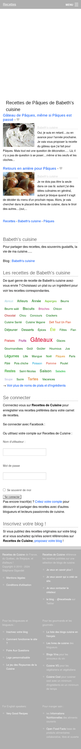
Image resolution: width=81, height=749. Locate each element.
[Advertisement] (40, 52)
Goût (30, 348)
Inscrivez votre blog (17, 632)
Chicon (57, 309)
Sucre (20, 379)
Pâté (7, 363)
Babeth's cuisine (47, 127)
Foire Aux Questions (17, 650)
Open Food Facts (56, 728)
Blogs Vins (52, 654)
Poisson (37, 363)
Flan (73, 330)
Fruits (22, 340)
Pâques (60, 356)
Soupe (9, 379)
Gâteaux (41, 339)
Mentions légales (15, 578)
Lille (25, 356)
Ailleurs (22, 301)
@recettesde (64, 599)
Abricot (9, 301)
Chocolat (10, 315)
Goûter (41, 348)
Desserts (27, 329)
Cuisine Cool (53, 677)
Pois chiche (21, 363)
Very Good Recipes (17, 713)
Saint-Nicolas (27, 371)
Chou (22, 315)
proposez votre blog (48, 540)
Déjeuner (11, 329)
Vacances (48, 379)
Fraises (10, 340)
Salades (60, 371)
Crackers (51, 315)
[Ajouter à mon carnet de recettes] (18, 120)
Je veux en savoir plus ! (59, 569)
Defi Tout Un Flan (60, 322)
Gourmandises (14, 348)
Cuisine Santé (13, 322)
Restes (10, 370)
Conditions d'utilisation (18, 585)
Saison (46, 370)
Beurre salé (12, 309)
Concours (36, 315)
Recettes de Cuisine (13, 554)
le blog (50, 599)
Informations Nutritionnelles (55, 715)
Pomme (51, 363)
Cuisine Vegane (35, 322)
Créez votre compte (48, 501)
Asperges (51, 301)
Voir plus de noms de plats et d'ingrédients (36, 385)
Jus (67, 348)
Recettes (9, 4)
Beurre (65, 301)
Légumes (12, 355)
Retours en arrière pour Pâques (29, 168)
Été (53, 329)
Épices (42, 330)
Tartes (33, 378)
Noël (49, 356)
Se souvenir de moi (19, 490)
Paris (72, 356)
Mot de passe (11, 466)
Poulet (64, 363)
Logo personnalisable (18, 657)
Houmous (55, 348)
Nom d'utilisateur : (14, 441)
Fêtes (63, 330)
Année (36, 300)
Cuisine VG (52, 665)
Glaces (61, 341)
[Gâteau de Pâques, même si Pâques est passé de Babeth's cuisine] (18, 134)
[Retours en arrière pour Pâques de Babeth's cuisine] (18, 183)
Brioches (44, 309)
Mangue (37, 356)
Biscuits (29, 308)
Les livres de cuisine (57, 643)
